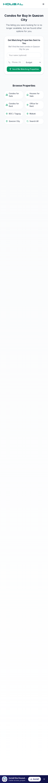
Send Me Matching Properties (25, 69)
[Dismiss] (44, 779)
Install (36, 779)
